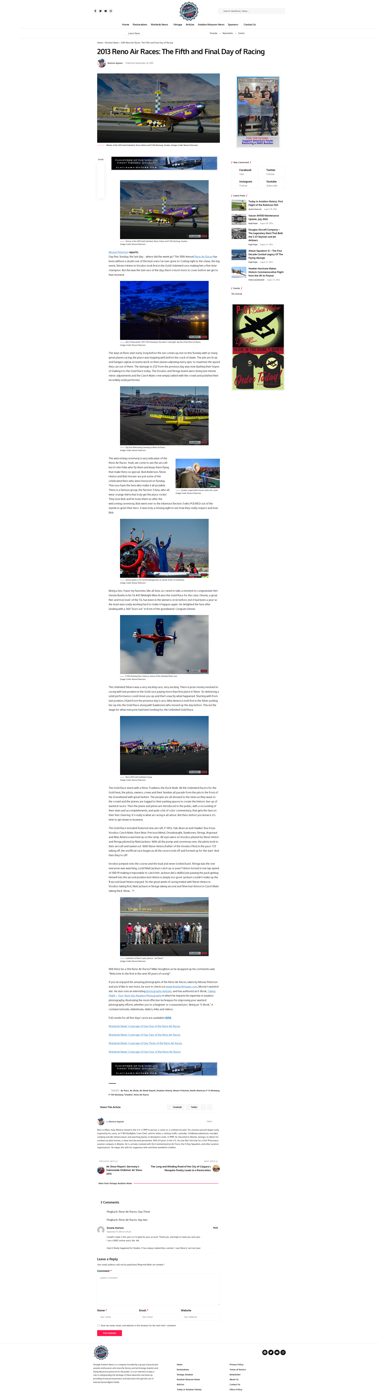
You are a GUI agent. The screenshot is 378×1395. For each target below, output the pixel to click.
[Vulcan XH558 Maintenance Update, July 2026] (239, 219)
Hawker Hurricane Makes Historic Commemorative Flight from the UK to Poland (266, 272)
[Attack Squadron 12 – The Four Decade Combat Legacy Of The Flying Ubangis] (239, 254)
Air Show (134, 1090)
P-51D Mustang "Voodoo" (121, 1094)
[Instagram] (111, 11)
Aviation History (164, 1090)
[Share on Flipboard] (203, 1107)
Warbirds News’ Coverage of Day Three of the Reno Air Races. (146, 1043)
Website (186, 1310)
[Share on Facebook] (100, 166)
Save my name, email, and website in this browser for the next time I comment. (138, 1325)
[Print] (100, 187)
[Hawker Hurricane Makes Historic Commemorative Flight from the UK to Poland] (239, 272)
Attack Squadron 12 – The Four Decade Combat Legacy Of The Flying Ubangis (266, 254)
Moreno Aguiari (115, 63)
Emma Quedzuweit (256, 280)
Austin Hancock (255, 209)
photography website (159, 991)
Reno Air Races (203, 256)
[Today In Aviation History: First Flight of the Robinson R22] (239, 205)
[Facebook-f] (95, 11)
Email (143, 1310)
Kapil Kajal (253, 223)
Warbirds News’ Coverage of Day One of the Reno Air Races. (145, 1026)
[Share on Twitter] (100, 173)
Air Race (125, 1090)
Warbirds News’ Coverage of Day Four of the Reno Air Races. (145, 1051)
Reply (215, 1228)
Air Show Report (147, 1090)
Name (102, 1310)
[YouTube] (218, 1121)
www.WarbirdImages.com (181, 986)
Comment (104, 1270)
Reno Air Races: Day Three (134, 1211)
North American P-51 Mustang (204, 1090)
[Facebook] (215, 1121)
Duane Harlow (115, 1227)
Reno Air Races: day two (133, 1219)
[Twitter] (100, 11)
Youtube (213, 33)
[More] (100, 194)
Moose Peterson (118, 252)
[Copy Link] (100, 180)
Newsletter (228, 33)
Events (241, 33)
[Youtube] (105, 11)
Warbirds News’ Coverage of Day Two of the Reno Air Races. (145, 1034)
